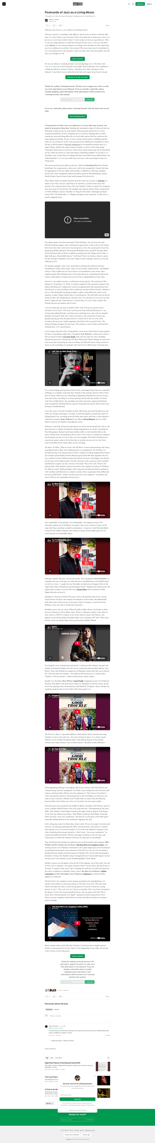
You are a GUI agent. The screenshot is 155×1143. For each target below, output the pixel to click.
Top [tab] (47, 1058)
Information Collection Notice (77, 1105)
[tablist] (52, 1009)
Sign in (149, 4)
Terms (82, 1130)
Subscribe (140, 4)
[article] (77, 1067)
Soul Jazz (101, 181)
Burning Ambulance (72, 144)
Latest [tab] (51, 1058)
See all (48, 1103)
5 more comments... (51, 1049)
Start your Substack (73, 1135)
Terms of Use (86, 1103)
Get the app (86, 1135)
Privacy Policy (91, 1105)
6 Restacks (66, 990)
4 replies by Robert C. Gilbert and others (62, 1040)
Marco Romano (53, 1026)
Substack (68, 1139)
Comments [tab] (49, 1009)
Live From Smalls (69, 337)
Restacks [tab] (56, 1009)
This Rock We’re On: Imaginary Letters (90, 845)
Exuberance (87, 874)
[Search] (129, 4)
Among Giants (81, 589)
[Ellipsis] (109, 1026)
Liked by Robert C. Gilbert (57, 1028)
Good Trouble (78, 681)
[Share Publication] (133, 4)
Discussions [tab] (58, 1058)
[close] (94, 1075)
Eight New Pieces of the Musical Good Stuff (62, 1063)
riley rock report (51, 66)
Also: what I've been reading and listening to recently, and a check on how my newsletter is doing (69, 1066)
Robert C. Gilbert (54, 19)
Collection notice (90, 1130)
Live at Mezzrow (89, 419)
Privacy (77, 1130)
